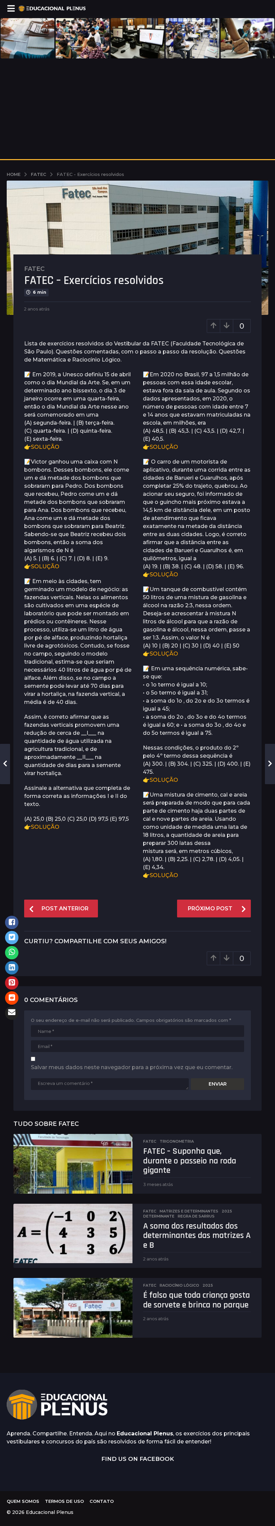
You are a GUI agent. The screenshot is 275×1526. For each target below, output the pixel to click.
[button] (11, 8)
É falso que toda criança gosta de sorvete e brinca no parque (196, 1300)
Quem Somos (23, 1501)
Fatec (34, 269)
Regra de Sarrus (196, 1216)
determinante (158, 1216)
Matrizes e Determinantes (189, 1211)
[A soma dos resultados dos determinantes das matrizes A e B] (72, 1233)
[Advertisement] (137, 109)
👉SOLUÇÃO (41, 447)
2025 (227, 1211)
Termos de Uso (64, 1501)
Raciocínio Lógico (179, 1285)
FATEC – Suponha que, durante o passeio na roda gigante (189, 1161)
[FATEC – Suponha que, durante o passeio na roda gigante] (72, 1164)
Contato (102, 1501)
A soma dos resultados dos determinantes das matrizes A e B (197, 1236)
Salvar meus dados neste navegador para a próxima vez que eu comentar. (131, 1067)
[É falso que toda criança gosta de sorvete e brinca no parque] (72, 1308)
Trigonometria (177, 1141)
